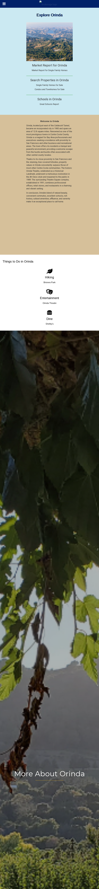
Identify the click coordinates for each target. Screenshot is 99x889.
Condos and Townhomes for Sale (49, 89)
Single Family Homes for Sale (49, 85)
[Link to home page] (50, 4)
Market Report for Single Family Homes (49, 70)
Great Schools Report (49, 104)
